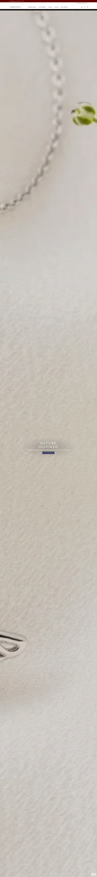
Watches (42, 7)
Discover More (48, 452)
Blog (57, 7)
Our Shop (64, 7)
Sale (50, 7)
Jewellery (32, 7)
